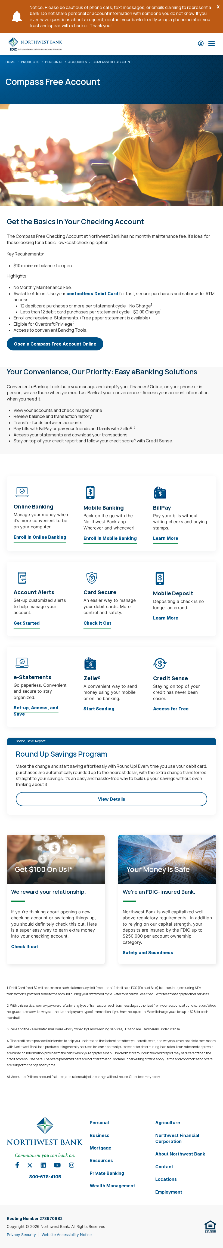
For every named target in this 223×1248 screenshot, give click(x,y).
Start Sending (98, 708)
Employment (168, 1191)
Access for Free (170, 708)
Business (99, 1135)
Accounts (77, 62)
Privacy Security (21, 1234)
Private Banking (107, 1173)
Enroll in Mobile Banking (110, 538)
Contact (164, 1166)
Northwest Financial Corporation (177, 1138)
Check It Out (97, 622)
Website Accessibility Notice (67, 1234)
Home (10, 62)
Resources (101, 1160)
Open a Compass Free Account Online (55, 345)
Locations (166, 1179)
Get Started (27, 622)
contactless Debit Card (92, 293)
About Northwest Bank (180, 1154)
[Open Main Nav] (211, 44)
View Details (111, 799)
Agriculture (167, 1122)
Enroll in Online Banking (40, 537)
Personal (54, 62)
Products (30, 62)
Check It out (24, 946)
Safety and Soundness (148, 952)
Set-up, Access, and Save (36, 710)
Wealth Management (112, 1185)
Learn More (165, 538)
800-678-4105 (45, 1176)
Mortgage (100, 1148)
